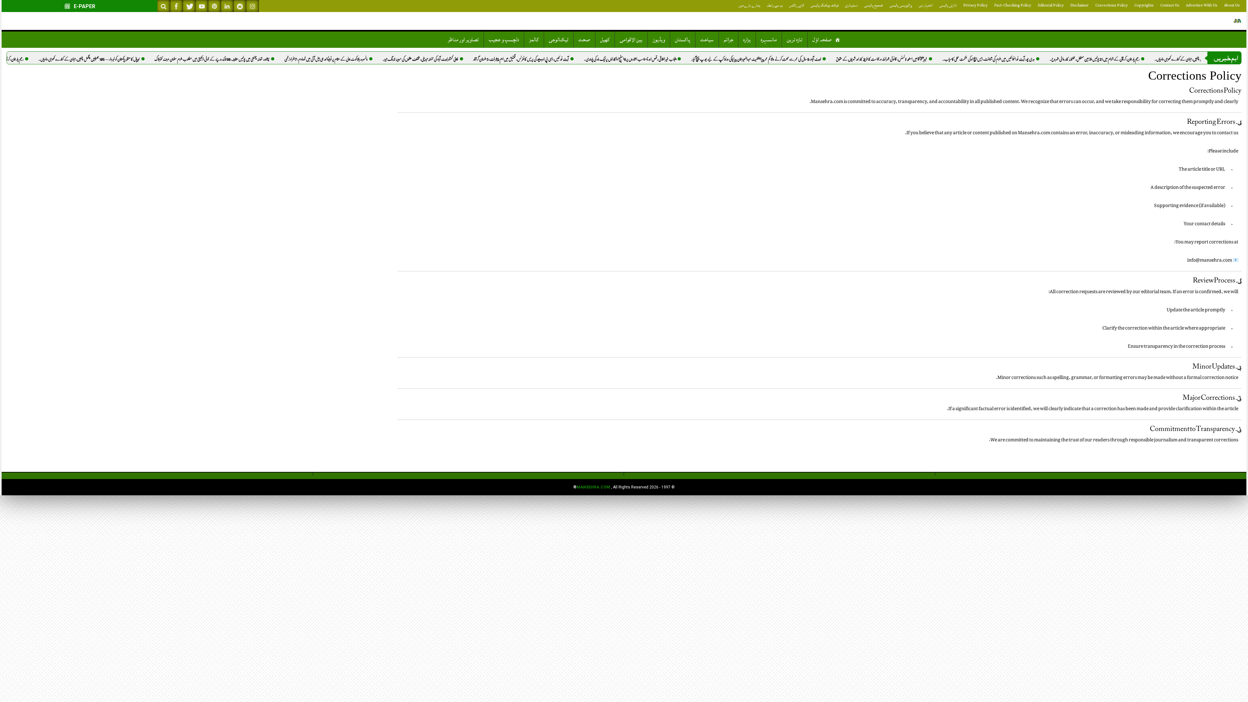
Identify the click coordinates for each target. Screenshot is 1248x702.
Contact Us (1169, 5)
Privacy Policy (975, 5)
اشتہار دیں (926, 5)
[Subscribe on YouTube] (201, 6)
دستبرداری (851, 5)
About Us (1232, 5)
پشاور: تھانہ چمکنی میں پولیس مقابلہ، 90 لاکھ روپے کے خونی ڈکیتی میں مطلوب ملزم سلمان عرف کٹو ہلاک (229, 59)
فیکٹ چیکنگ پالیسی (824, 5)
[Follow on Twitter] (189, 6)
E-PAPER (83, 6)
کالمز (534, 39)
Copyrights (1144, 5)
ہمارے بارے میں (749, 5)
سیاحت (707, 39)
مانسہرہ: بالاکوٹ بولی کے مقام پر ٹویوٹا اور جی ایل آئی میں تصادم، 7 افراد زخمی (343, 59)
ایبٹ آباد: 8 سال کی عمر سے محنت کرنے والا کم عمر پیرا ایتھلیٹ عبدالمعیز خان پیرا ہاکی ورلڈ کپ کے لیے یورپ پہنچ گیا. (773, 59)
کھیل (605, 39)
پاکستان (682, 39)
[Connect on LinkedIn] (227, 6)
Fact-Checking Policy (1012, 5)
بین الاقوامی (631, 39)
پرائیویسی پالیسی (901, 5)
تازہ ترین (794, 39)
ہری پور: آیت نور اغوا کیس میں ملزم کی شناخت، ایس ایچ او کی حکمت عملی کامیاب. (1006, 59)
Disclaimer (1079, 5)
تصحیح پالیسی (873, 5)
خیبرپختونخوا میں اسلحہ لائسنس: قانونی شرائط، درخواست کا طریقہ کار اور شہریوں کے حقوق (899, 59)
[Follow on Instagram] (252, 6)
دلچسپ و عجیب (504, 39)
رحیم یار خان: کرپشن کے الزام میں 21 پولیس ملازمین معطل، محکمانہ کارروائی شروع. (1112, 59)
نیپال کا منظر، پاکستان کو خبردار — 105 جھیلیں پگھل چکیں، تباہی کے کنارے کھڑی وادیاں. (106, 59)
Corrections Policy (1111, 5)
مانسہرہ (769, 39)
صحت (584, 39)
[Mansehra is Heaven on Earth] (1237, 21)
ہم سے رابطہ (775, 5)
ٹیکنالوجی (558, 39)
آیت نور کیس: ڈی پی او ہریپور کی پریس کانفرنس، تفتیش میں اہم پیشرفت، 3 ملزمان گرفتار (538, 59)
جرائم (728, 39)
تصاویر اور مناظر (463, 39)
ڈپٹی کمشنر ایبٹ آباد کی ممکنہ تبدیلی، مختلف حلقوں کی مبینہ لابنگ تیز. (438, 59)
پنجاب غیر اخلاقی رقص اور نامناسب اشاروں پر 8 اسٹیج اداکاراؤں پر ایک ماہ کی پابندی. (647, 59)
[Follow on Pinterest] (214, 6)
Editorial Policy (1051, 5)
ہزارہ (747, 39)
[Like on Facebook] (176, 6)
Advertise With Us (1201, 5)
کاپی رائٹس (796, 5)
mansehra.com (593, 487)
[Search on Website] (163, 6)
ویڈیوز (659, 39)
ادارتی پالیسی (948, 5)
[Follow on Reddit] (239, 6)
